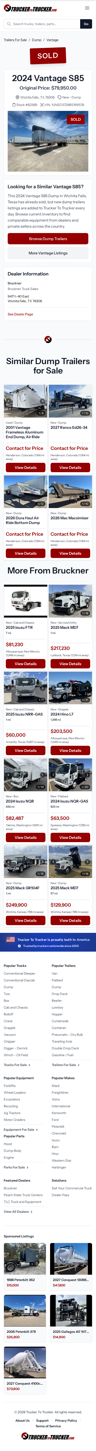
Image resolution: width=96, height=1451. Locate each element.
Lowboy (57, 1007)
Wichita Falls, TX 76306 (37, 97)
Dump (36, 40)
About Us (22, 1420)
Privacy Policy (66, 1420)
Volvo (56, 1099)
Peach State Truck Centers (23, 1195)
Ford (55, 1120)
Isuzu (56, 1140)
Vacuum (10, 1035)
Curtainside (60, 1021)
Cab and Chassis (16, 1007)
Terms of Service (48, 1426)
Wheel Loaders (15, 1092)
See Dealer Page (20, 314)
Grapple (9, 1028)
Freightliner (60, 1092)
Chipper (9, 1041)
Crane (8, 1021)
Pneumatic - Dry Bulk (67, 1035)
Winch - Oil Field (16, 1055)
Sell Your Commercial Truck (72, 1188)
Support (42, 1420)
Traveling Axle (62, 1041)
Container (59, 1028)
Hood (8, 1144)
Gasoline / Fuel (62, 1055)
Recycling (11, 1106)
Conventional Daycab (19, 980)
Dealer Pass (60, 1195)
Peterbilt (58, 1126)
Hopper (57, 1014)
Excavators (12, 1099)
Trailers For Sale (15, 40)
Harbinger (59, 1167)
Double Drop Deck (65, 1048)
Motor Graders (14, 1120)
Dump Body (12, 1151)
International (61, 1106)
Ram (55, 1147)
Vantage (52, 40)
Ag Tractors (12, 1113)
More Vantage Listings (48, 253)
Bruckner (10, 1188)
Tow (7, 994)
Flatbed (57, 980)
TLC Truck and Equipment (22, 1202)
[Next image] (42, 401)
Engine (9, 1157)
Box (6, 1001)
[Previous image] (8, 401)
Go (86, 24)
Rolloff (8, 1014)
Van (54, 973)
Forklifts (10, 1086)
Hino (55, 1154)
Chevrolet (59, 1133)
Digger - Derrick (15, 1048)
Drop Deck (60, 994)
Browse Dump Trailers (48, 238)
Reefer (57, 1001)
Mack (56, 1086)
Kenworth (59, 1113)
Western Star (61, 1160)
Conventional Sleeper (19, 973)
